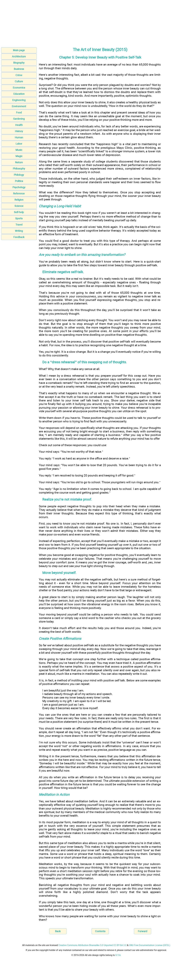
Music (19, 149)
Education (19, 93)
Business (19, 68)
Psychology (19, 187)
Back (58, 931)
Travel (19, 224)
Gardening (19, 118)
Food (19, 112)
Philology (19, 174)
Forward (142, 931)
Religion (19, 199)
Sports (19, 218)
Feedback (18, 237)
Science (19, 205)
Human (19, 137)
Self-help (19, 212)
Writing (19, 230)
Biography (19, 62)
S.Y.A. (118, 955)
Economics (19, 87)
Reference (19, 193)
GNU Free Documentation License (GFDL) (149, 945)
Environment (19, 106)
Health (19, 124)
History (19, 131)
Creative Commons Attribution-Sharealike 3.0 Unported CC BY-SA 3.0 (92, 945)
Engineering (19, 100)
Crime (19, 75)
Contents (100, 931)
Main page (19, 50)
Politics (19, 180)
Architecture (19, 56)
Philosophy (19, 168)
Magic (19, 156)
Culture (19, 81)
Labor (19, 143)
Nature (19, 162)
